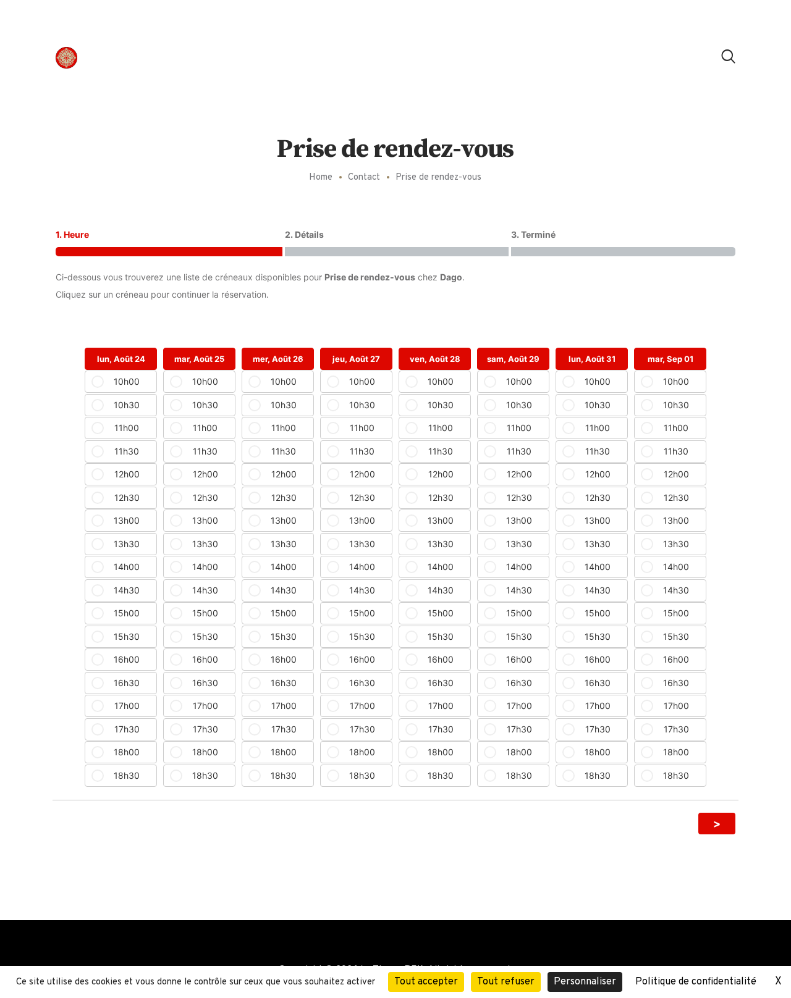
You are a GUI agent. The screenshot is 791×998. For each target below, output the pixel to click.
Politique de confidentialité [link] (695, 982)
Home (320, 177)
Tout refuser (506, 982)
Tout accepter (426, 982)
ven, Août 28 (435, 359)
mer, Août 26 (278, 359)
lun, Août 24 (121, 359)
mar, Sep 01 (670, 359)
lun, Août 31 (592, 359)
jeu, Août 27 (356, 359)
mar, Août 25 (199, 359)
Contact (364, 177)
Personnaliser (585, 982)
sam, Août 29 (513, 359)
